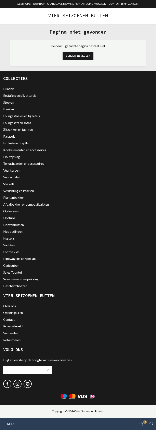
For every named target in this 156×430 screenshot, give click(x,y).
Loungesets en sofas (17, 123)
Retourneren (12, 340)
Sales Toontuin (13, 272)
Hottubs (9, 218)
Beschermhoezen (15, 286)
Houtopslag (11, 157)
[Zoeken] (151, 424)
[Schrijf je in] (48, 370)
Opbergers (11, 211)
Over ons (9, 306)
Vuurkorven (11, 170)
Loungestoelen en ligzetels (21, 116)
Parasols (9, 136)
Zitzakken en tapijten (18, 129)
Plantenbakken (13, 197)
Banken (8, 109)
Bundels (8, 89)
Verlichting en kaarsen (18, 191)
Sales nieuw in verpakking (21, 279)
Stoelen (8, 102)
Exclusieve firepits (16, 143)
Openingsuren (13, 312)
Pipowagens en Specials (19, 258)
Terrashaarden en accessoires (23, 163)
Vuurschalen (11, 177)
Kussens (9, 238)
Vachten (9, 245)
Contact (9, 319)
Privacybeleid (13, 326)
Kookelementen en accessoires (24, 150)
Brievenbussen (13, 225)
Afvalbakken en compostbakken (26, 204)
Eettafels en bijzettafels (19, 95)
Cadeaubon (11, 265)
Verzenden (10, 333)
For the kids (11, 252)
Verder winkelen (78, 55)
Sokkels (8, 184)
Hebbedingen (13, 231)
